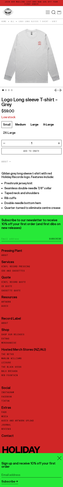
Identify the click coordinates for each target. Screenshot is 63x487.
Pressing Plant (11, 250)
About (4, 255)
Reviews (6, 429)
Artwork (6, 302)
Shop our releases (13, 334)
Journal (6, 425)
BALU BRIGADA (9, 371)
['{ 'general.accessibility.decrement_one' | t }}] (4, 143)
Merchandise (8, 343)
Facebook (6, 397)
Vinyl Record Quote (13, 282)
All (12, 22)
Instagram (7, 392)
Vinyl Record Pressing (15, 266)
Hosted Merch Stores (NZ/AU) (23, 349)
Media (4, 416)
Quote (6, 277)
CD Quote (6, 286)
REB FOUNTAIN (9, 375)
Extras (5, 339)
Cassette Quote (11, 291)
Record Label (11, 318)
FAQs (4, 412)
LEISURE (6, 363)
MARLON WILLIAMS (11, 358)
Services (7, 262)
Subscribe (55, 239)
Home (4, 22)
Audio (4, 306)
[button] (53, 12)
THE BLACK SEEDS (11, 367)
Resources (9, 297)
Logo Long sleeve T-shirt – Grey (38, 22)
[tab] (3, 90)
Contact (7, 435)
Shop (5, 330)
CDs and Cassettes (13, 271)
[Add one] (59, 143)
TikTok (5, 401)
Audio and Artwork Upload (17, 421)
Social (5, 388)
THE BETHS (7, 354)
